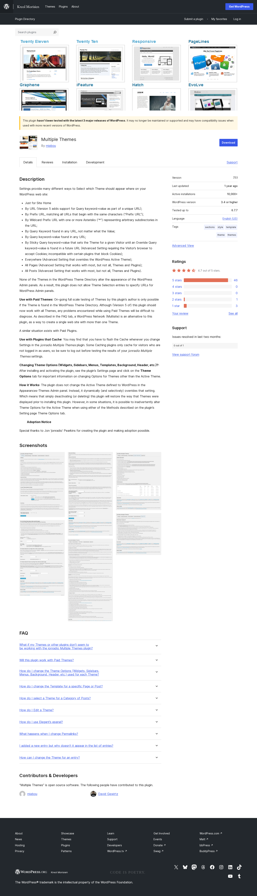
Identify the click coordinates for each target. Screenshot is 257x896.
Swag (159, 851)
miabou (51, 146)
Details (28, 162)
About (19, 833)
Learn (110, 833)
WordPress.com (211, 833)
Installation (69, 162)
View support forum (185, 354)
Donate (160, 845)
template (231, 227)
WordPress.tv (117, 851)
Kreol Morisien (59, 872)
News (18, 839)
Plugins (65, 845)
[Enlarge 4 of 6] (108, 544)
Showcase (67, 833)
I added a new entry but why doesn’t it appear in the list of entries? (66, 746)
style (220, 227)
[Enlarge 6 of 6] (156, 518)
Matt (204, 839)
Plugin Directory (25, 19)
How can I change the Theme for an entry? (49, 757)
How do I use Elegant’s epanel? (41, 722)
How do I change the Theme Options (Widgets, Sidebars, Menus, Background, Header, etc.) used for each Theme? (59, 672)
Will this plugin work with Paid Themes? (46, 660)
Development (95, 162)
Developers (114, 845)
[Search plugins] (55, 32)
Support (232, 162)
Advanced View (183, 245)
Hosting (20, 845)
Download (228, 142)
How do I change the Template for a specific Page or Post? (61, 686)
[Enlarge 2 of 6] (60, 525)
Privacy (19, 851)
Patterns (66, 851)
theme (221, 234)
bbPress (206, 845)
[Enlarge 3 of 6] (108, 457)
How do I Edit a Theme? (36, 710)
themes (232, 234)
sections (210, 227)
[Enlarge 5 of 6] (156, 457)
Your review (180, 313)
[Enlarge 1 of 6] (60, 457)
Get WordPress (239, 6)
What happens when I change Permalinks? (48, 734)
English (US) (230, 218)
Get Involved (162, 833)
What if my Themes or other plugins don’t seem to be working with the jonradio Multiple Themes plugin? (56, 646)
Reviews (47, 162)
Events (158, 839)
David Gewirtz (108, 794)
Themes (66, 839)
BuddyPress (209, 851)
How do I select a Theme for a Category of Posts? (55, 698)
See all (233, 313)
